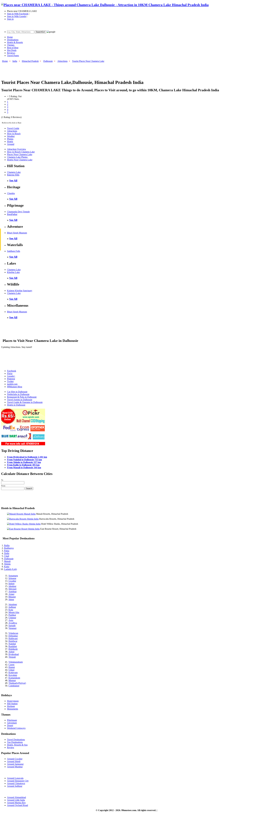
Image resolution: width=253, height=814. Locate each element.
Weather (11, 136)
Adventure (12, 723)
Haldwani (13, 638)
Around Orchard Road (17, 805)
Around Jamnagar (15, 764)
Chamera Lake (14, 172)
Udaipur (12, 617)
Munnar (12, 680)
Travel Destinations (16, 739)
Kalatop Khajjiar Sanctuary (19, 290)
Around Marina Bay (16, 802)
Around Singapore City (18, 781)
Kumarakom (14, 678)
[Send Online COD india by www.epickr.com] (23, 444)
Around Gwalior (14, 759)
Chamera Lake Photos (17, 157)
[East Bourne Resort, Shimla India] (23, 529)
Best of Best (12, 47)
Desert (10, 725)
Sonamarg (13, 575)
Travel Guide (13, 128)
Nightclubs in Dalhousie (18, 394)
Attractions (62, 61)
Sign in (10, 19)
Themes (10, 45)
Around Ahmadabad (16, 797)
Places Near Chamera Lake (19, 154)
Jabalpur (12, 586)
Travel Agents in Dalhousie (19, 399)
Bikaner (12, 597)
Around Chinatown (16, 783)
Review (10, 747)
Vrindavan (13, 633)
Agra (10, 620)
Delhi (6, 553)
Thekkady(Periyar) (17, 683)
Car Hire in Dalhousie (17, 391)
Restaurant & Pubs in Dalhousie (22, 397)
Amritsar (12, 591)
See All (13, 180)
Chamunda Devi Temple (18, 211)
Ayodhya (12, 623)
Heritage (11, 706)
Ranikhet (12, 646)
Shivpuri (12, 589)
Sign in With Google (16, 16)
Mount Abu (13, 612)
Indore (11, 583)
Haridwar (12, 641)
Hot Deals (11, 50)
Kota (10, 609)
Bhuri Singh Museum (17, 233)
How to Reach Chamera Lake (21, 152)
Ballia (7, 545)
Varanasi (12, 628)
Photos (10, 139)
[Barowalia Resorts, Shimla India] (23, 519)
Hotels (10, 141)
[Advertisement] (54, 69)
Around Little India (16, 800)
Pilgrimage (12, 720)
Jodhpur (12, 607)
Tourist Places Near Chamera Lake (88, 61)
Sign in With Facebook (17, 13)
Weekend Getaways (16, 728)
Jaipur (11, 599)
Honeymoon (13, 701)
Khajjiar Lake (13, 272)
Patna (6, 550)
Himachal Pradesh (30, 61)
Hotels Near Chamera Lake (19, 159)
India (14, 61)
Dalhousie (48, 61)
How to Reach (13, 133)
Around (10, 144)
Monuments (12, 709)
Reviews (11, 53)
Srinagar (12, 578)
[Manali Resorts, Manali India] (21, 514)
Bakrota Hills (13, 175)
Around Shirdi (13, 761)
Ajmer (11, 594)
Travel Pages (13, 55)
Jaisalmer (12, 604)
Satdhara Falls (13, 251)
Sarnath (12, 625)
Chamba (11, 193)
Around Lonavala (15, 778)
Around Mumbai (15, 766)
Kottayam (13, 672)
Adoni (11, 651)
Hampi (11, 667)
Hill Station (12, 703)
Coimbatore (13, 685)
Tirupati (12, 657)
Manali (7, 561)
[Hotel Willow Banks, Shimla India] (24, 524)
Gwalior (12, 581)
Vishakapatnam (15, 662)
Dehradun (13, 636)
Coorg (11, 664)
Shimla (7, 564)
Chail (6, 556)
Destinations (12, 39)
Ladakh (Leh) (10, 569)
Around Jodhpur (14, 786)
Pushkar (12, 615)
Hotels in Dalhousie (16, 405)
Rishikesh (13, 649)
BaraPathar (12, 214)
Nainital (12, 643)
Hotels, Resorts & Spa (17, 745)
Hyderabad (13, 654)
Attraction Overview (16, 149)
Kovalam (12, 675)
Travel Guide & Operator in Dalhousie (25, 402)
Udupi (11, 670)
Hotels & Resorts (15, 42)
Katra (6, 566)
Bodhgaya (9, 548)
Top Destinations (15, 742)
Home (10, 37)
